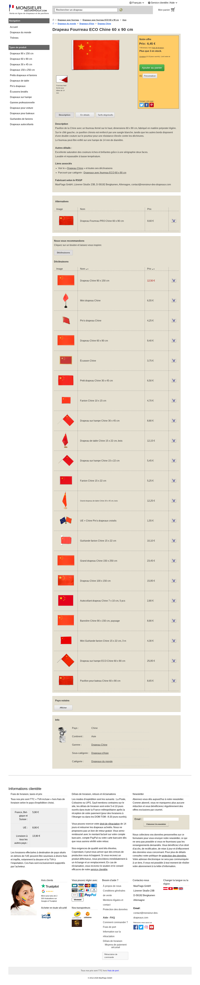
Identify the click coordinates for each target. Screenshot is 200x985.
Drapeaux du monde (20, 32)
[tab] (64, 115)
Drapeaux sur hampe (21, 97)
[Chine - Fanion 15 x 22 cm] (65, 489)
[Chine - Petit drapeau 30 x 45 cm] (65, 389)
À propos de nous (112, 886)
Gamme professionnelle (22, 102)
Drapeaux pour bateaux (22, 113)
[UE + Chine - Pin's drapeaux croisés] (65, 529)
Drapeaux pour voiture (21, 108)
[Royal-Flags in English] (181, 889)
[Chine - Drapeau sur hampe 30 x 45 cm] (65, 429)
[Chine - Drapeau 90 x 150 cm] (65, 289)
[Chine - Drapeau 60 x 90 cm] (65, 349)
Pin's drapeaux (17, 86)
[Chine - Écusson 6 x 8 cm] (65, 369)
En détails (84, 115)
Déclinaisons (63, 252)
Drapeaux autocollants (21, 124)
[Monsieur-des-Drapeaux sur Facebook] (135, 928)
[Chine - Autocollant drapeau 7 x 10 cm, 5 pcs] (65, 609)
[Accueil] (53, 20)
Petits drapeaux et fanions (23, 75)
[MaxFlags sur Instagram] (146, 928)
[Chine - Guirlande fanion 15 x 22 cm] (65, 549)
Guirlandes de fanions (21, 119)
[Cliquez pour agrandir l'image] (95, 54)
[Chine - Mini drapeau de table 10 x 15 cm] (65, 309)
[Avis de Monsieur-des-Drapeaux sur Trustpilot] (50, 887)
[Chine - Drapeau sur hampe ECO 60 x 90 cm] (65, 669)
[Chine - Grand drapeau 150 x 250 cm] (65, 569)
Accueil (14, 27)
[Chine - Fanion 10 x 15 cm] (65, 409)
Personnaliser (150, 76)
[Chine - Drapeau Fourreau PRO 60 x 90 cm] (65, 229)
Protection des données (115, 909)
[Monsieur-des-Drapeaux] (28, 10)
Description (64, 115)
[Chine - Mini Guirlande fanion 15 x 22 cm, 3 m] (65, 649)
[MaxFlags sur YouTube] (151, 928)
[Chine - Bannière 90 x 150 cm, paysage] (65, 629)
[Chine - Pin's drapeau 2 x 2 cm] (65, 329)
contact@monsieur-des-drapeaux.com (151, 184)
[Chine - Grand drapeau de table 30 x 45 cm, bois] (65, 509)
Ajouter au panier (152, 67)
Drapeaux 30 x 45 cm (21, 64)
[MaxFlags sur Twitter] (141, 928)
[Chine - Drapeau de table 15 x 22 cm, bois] (65, 449)
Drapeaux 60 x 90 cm (21, 59)
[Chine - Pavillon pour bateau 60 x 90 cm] (65, 689)
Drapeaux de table (19, 80)
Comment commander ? (115, 922)
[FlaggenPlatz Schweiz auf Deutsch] (170, 889)
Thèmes (14, 38)
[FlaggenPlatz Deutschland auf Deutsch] (175, 889)
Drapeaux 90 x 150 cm (21, 53)
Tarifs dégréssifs (105, 115)
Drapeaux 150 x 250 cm (22, 70)
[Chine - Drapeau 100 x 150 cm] (65, 589)
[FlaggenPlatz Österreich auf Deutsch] (165, 889)
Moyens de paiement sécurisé (116, 946)
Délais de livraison (112, 941)
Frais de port (109, 927)
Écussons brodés (19, 91)
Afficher (63, 707)
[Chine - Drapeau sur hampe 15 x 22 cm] (65, 469)
